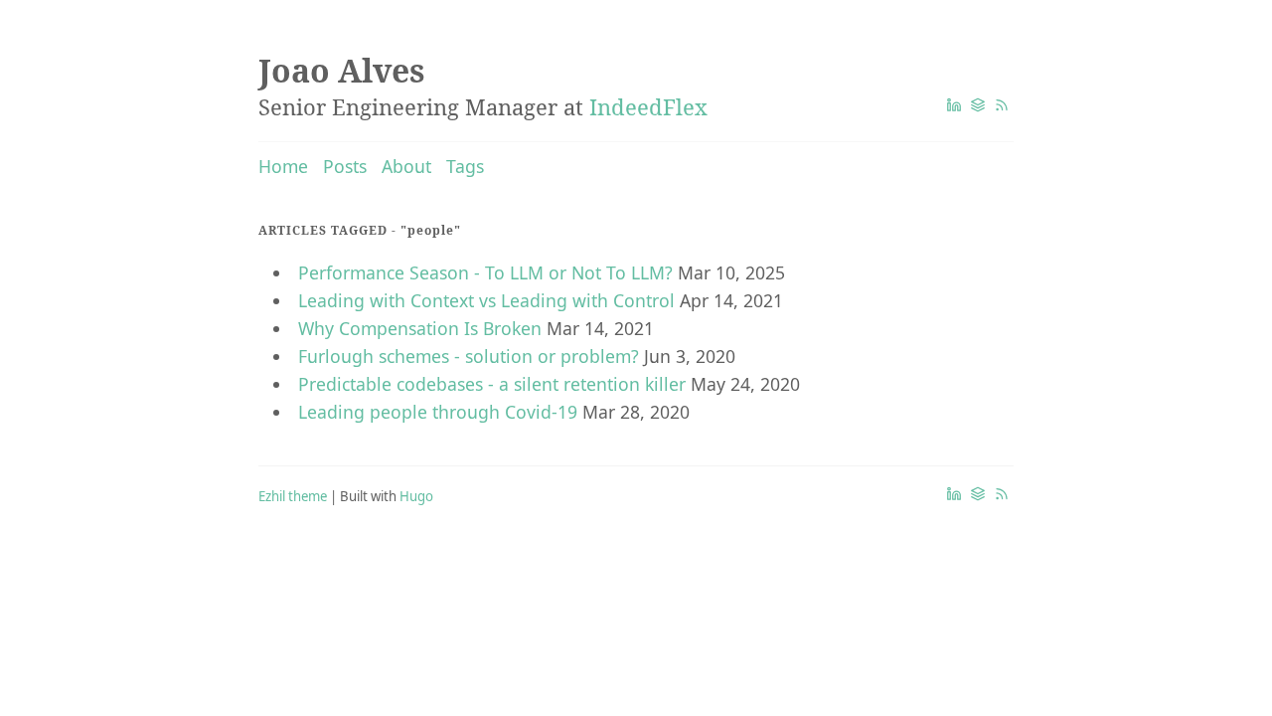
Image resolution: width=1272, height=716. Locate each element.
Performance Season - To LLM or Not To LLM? (485, 272)
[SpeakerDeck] (978, 105)
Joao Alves (341, 70)
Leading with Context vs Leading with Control (486, 300)
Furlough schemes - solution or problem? (468, 356)
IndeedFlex (648, 106)
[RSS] (1002, 105)
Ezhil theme (292, 496)
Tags (465, 166)
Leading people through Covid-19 (437, 412)
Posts (345, 166)
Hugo (416, 496)
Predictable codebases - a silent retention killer (492, 384)
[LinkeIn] (954, 105)
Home (283, 166)
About (406, 166)
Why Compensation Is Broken (420, 328)
